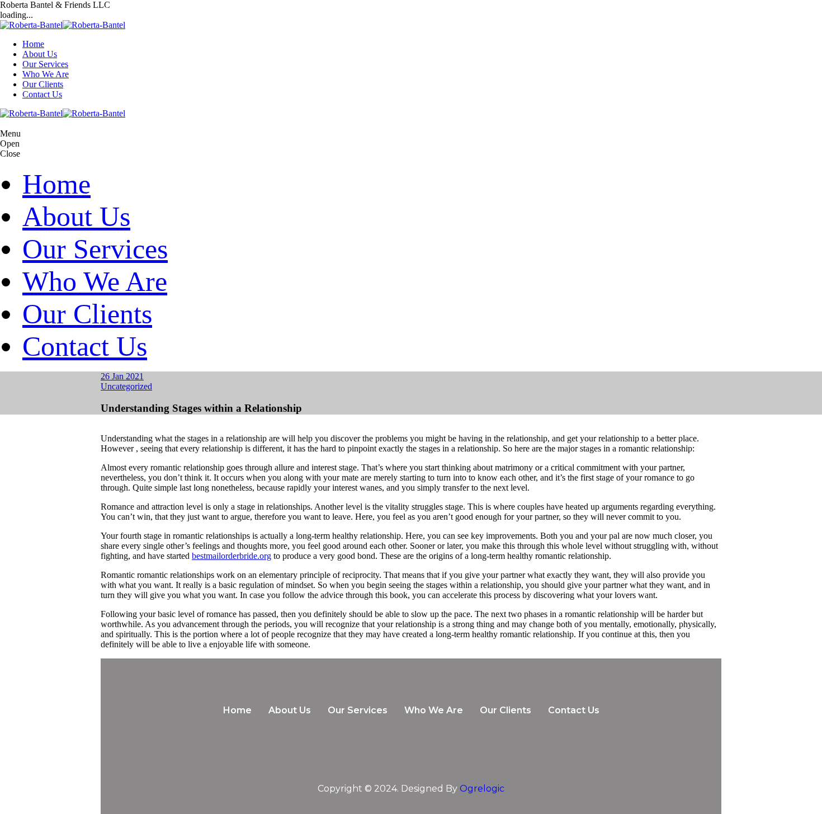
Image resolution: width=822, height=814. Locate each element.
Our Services (45, 64)
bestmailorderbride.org (231, 556)
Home (33, 44)
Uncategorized (126, 386)
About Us (39, 54)
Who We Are (45, 74)
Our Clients (42, 84)
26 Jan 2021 (122, 376)
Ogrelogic (482, 788)
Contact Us (42, 94)
